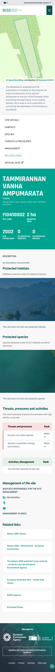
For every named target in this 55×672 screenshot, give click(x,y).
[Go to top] (52, 666)
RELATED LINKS (13, 155)
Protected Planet (15, 607)
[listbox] (37, 3)
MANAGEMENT (12, 148)
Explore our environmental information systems (27, 651)
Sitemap (31, 663)
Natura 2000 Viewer (16, 533)
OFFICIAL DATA (12, 163)
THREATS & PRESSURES (18, 141)
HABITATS (10, 127)
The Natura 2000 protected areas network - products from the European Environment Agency (27, 564)
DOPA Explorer (14, 595)
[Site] (18, 10)
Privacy (21, 663)
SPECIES (9, 134)
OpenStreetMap (15, 80)
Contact (11, 663)
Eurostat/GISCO (46, 80)
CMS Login (42, 663)
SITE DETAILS (12, 120)
